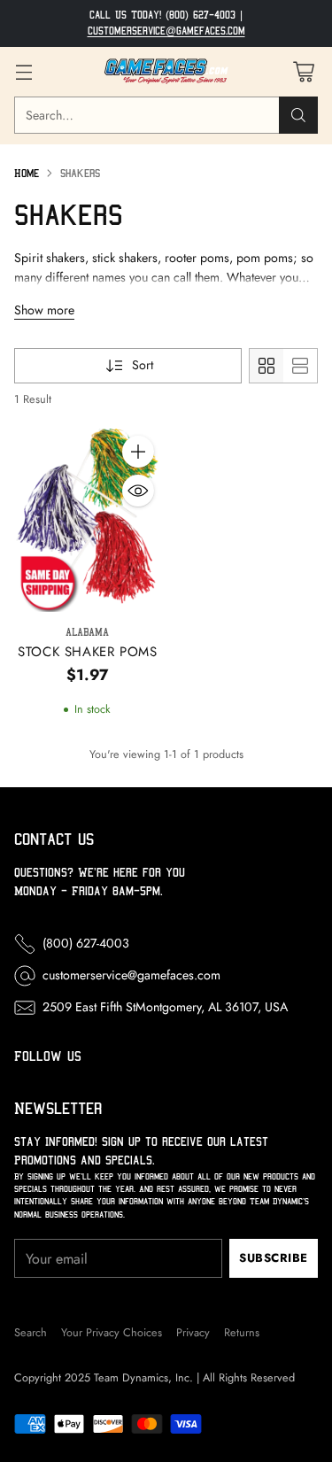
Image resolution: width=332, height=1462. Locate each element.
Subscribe (273, 1257)
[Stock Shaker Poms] (87, 520)
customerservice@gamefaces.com (166, 31)
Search (30, 1332)
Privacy (193, 1332)
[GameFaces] (166, 71)
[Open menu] (23, 71)
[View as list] (300, 366)
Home (26, 173)
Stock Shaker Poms (87, 651)
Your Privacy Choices (111, 1332)
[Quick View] (138, 491)
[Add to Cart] (138, 452)
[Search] (298, 115)
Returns (241, 1332)
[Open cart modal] (303, 71)
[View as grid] (266, 366)
